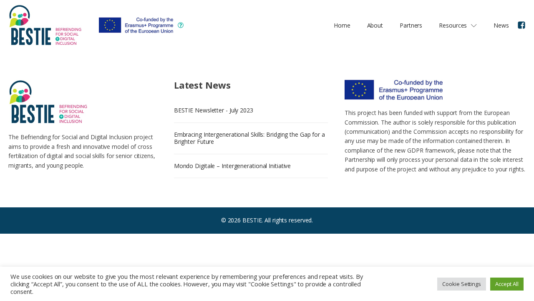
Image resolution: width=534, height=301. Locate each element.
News (501, 25)
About (375, 25)
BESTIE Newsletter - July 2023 (213, 110)
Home (342, 25)
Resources (453, 25)
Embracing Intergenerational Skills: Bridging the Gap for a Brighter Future (249, 137)
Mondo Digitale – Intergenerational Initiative (232, 166)
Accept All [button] (507, 284)
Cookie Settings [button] (461, 284)
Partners (411, 25)
